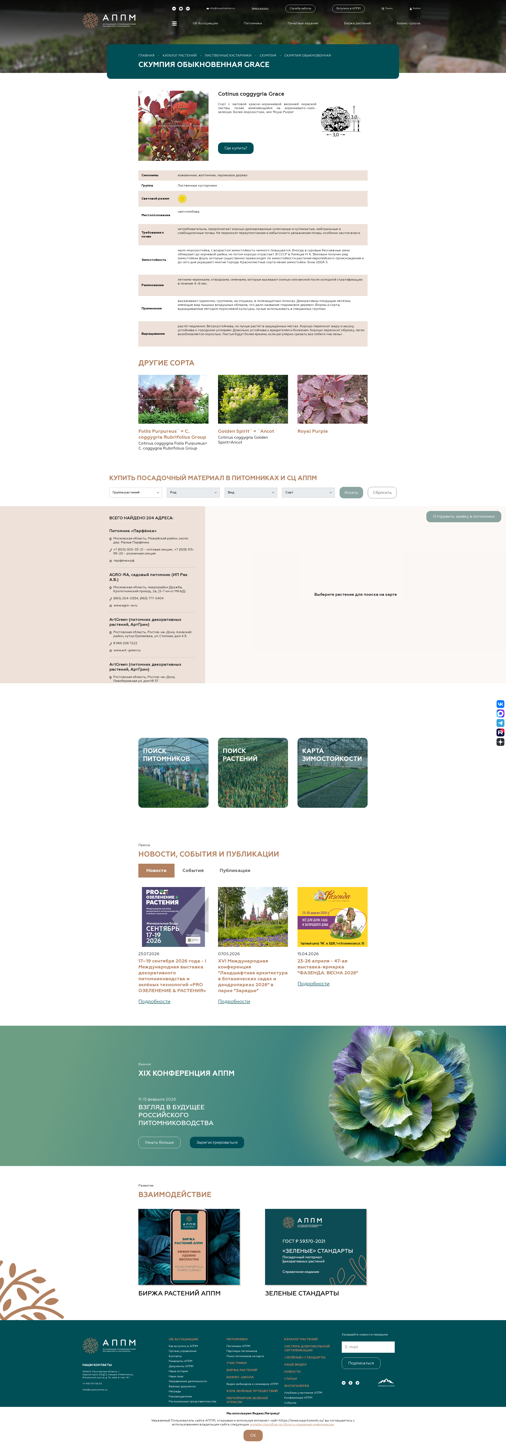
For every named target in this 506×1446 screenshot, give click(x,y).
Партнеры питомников (242, 1351)
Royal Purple (312, 431)
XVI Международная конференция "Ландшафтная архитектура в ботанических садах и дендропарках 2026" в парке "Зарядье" (253, 976)
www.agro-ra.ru (125, 605)
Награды (175, 1391)
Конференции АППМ (298, 1397)
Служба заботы (300, 8)
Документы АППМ (181, 1366)
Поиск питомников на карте (245, 1356)
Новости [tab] (156, 870)
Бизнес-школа (240, 1377)
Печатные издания (303, 23)
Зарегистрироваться (217, 1142)
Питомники (253, 23)
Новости (292, 1371)
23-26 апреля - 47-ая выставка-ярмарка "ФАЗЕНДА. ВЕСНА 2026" (327, 967)
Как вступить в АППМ (183, 1346)
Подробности (154, 1001)
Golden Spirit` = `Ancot (246, 431)
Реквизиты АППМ (180, 1361)
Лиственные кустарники (228, 55)
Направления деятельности (188, 1381)
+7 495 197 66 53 (92, 1384)
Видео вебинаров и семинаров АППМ (252, 1384)
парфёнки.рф (124, 560)
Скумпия (268, 55)
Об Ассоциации (205, 23)
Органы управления (182, 1351)
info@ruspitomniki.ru (95, 1390)
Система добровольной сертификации (307, 1348)
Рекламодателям (180, 1396)
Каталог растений (180, 55)
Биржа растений (357, 23)
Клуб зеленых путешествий (252, 1391)
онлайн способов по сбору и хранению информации (292, 1424)
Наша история (178, 1371)
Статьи (290, 1379)
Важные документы (182, 1386)
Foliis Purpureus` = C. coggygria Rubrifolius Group (172, 434)
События (290, 1403)
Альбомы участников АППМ (303, 1392)
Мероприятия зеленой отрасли (247, 1400)
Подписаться (361, 1363)
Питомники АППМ (238, 1346)
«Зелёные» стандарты (304, 1357)
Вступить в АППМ (349, 8)
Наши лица (176, 1376)
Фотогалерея (296, 1386)
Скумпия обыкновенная (307, 55)
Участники (237, 1363)
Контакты (175, 1356)
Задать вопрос (260, 8)
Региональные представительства (192, 1401)
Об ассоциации (183, 1339)
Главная (146, 55)
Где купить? (236, 148)
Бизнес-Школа (408, 23)
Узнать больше (159, 1142)
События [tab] (193, 870)
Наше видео (295, 1364)
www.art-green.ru (127, 650)
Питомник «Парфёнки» (133, 531)
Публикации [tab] (235, 870)
